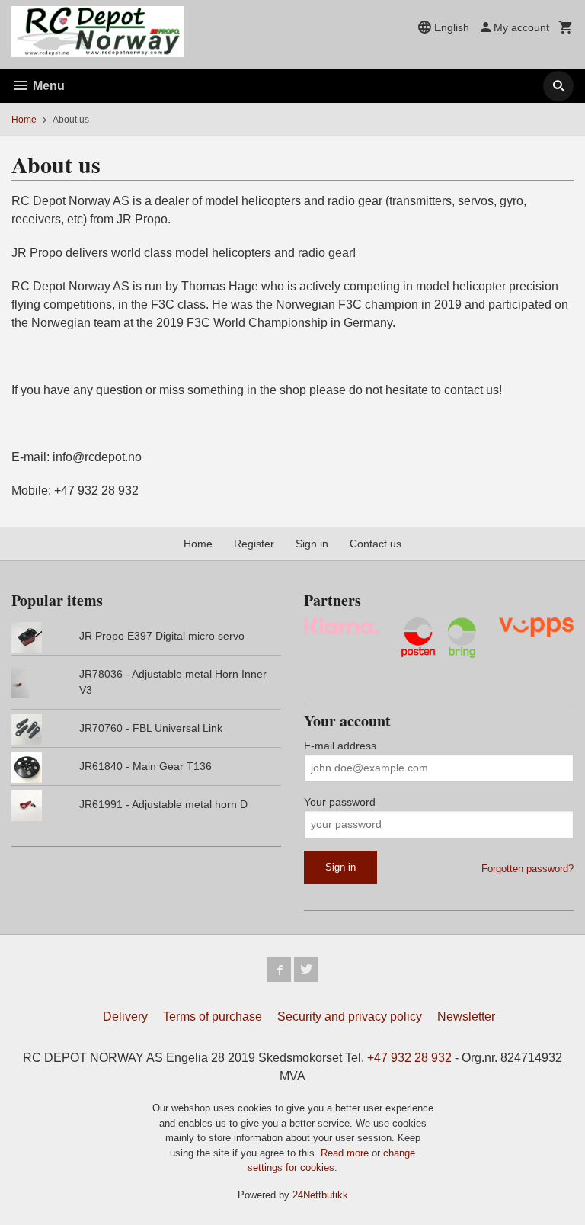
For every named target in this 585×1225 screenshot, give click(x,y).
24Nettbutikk (320, 1195)
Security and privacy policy (349, 1016)
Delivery (125, 1016)
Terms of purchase (212, 1016)
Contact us (375, 543)
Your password (340, 802)
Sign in (312, 543)
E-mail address (340, 745)
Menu (47, 85)
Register (254, 543)
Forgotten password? (527, 868)
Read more (346, 1153)
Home (24, 119)
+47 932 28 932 (409, 1057)
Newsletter (466, 1016)
